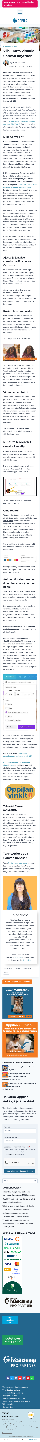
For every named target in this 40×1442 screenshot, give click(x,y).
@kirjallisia (27, 960)
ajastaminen (8, 968)
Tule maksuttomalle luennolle (13, 1399)
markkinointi (27, 968)
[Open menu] (20, 12)
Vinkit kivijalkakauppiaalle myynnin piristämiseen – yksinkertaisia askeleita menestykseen (17, 1223)
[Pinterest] (28, 1378)
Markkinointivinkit (10, 46)
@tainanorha (22, 928)
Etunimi (7, 1127)
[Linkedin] (24, 1378)
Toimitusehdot (7, 1404)
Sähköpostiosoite (11, 1137)
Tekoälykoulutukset (9, 1396)
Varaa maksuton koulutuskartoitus (15, 1387)
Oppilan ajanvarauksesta (17, 863)
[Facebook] (8, 1378)
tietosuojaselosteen (12, 1154)
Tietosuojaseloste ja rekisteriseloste (16, 1401)
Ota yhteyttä (7, 1407)
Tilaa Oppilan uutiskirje (11, 1390)
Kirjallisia (18, 957)
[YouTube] (20, 1378)
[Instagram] (16, 1378)
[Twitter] (12, 1378)
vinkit (6, 972)
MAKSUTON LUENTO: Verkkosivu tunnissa (19, 3)
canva (17, 968)
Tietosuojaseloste (7, 1433)
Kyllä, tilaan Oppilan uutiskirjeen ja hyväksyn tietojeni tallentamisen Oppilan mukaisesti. (20, 1152)
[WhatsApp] (32, 1378)
